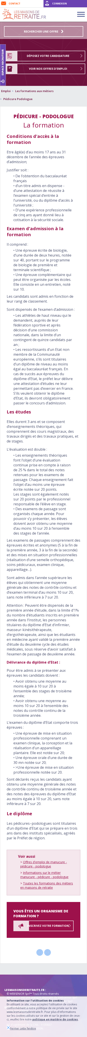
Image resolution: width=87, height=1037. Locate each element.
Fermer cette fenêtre (23, 1028)
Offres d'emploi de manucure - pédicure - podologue (43, 864)
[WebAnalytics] (13, 981)
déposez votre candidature (48, 56)
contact (14, 3)
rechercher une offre (41, 31)
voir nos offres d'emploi (48, 69)
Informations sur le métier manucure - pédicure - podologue (44, 875)
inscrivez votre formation (48, 926)
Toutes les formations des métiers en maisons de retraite (46, 885)
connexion (59, 3)
